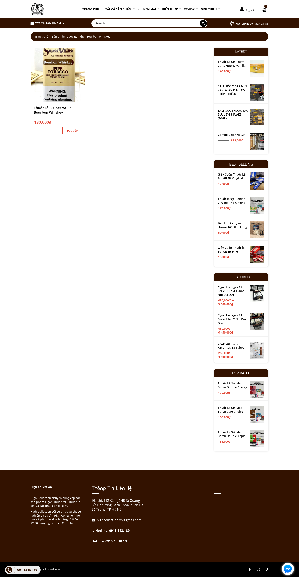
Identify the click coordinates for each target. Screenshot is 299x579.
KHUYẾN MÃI (146, 9)
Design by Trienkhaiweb (47, 569)
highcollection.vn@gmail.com (119, 520)
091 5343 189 (27, 570)
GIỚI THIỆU (209, 9)
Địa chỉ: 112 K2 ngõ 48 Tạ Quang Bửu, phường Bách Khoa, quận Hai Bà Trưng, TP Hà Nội (118, 505)
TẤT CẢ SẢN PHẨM (118, 9)
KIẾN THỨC (170, 9)
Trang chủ (90, 9)
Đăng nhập (250, 10)
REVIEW (189, 9)
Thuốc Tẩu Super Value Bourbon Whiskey (53, 110)
